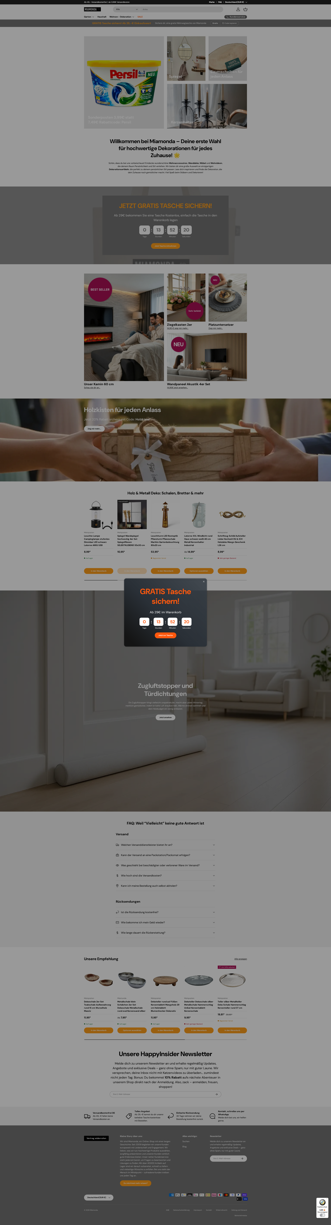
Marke (212, 2)
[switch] (322, 1215)
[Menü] (326, 1199)
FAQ (220, 2)
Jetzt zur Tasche (165, 635)
